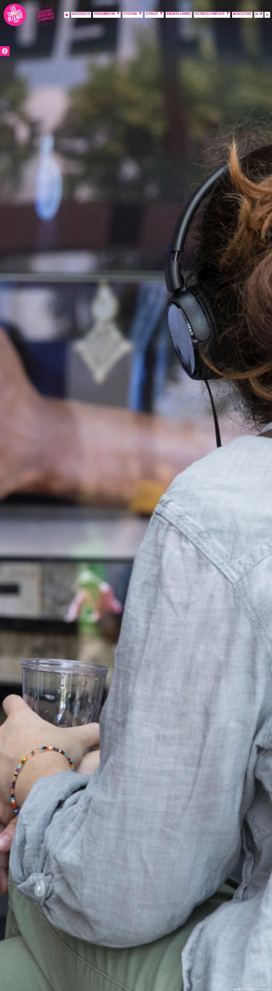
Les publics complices (210, 14)
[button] (5, 51)
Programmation (104, 14)
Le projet (152, 14)
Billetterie (243, 14)
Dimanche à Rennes (179, 14)
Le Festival (130, 14)
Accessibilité (81, 14)
